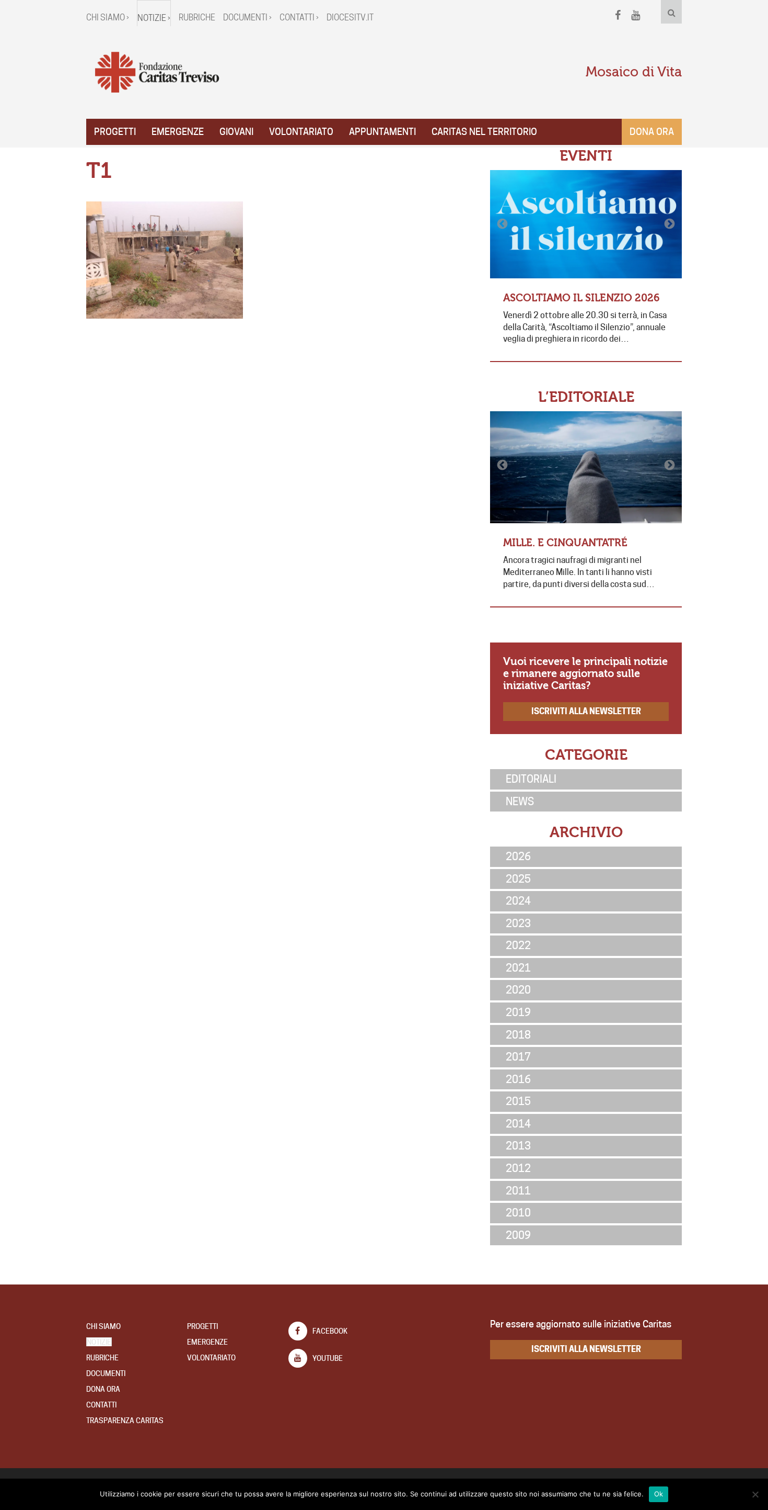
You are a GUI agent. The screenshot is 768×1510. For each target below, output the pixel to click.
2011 (518, 1191)
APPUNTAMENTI (382, 131)
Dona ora (652, 131)
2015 (518, 1101)
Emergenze (178, 131)
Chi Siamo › (107, 17)
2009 (518, 1235)
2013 (518, 1146)
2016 (518, 1079)
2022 (518, 945)
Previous (503, 224)
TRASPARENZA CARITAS (125, 1420)
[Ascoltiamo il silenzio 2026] (586, 224)
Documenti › (247, 17)
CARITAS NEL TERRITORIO (484, 131)
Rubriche (197, 17)
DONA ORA (103, 1389)
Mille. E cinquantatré (565, 543)
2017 (518, 1057)
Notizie (99, 1342)
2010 (518, 1213)
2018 (518, 1035)
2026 (518, 856)
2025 (518, 879)
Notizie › (153, 18)
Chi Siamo (103, 1326)
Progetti (115, 131)
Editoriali (531, 779)
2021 (518, 968)
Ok (659, 1494)
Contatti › (299, 17)
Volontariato (301, 131)
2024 (518, 901)
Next (669, 224)
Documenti (105, 1373)
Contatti (101, 1405)
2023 (518, 923)
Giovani (236, 131)
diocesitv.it (350, 17)
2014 (518, 1124)
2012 (518, 1168)
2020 (518, 990)
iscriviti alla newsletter (586, 711)
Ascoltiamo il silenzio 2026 (581, 298)
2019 (518, 1012)
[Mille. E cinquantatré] (586, 467)
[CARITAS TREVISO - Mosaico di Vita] (156, 72)
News (520, 801)
